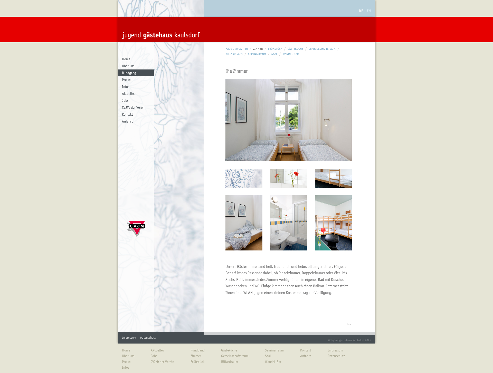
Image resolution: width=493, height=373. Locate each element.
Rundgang (129, 73)
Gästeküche (295, 49)
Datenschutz (148, 337)
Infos (125, 87)
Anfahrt (127, 121)
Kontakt (127, 114)
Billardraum (234, 54)
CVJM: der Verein (133, 107)
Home (126, 59)
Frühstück (275, 49)
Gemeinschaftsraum (322, 49)
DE (361, 11)
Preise (126, 80)
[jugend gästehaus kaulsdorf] (161, 29)
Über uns (128, 66)
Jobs (125, 100)
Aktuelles (128, 94)
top (349, 324)
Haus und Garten (236, 49)
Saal (274, 54)
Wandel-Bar (291, 54)
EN (369, 11)
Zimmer (258, 49)
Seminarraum (257, 54)
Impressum (129, 337)
